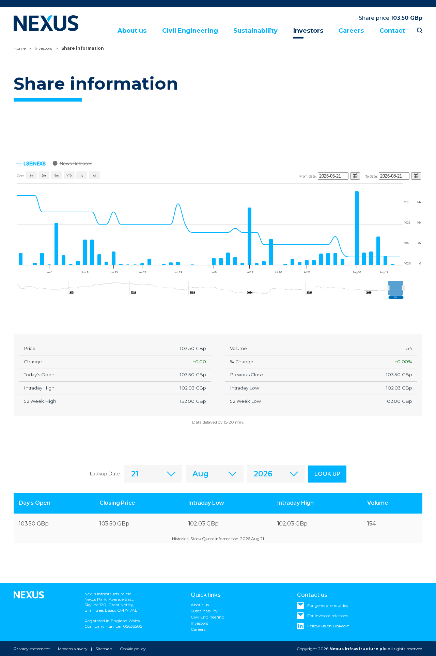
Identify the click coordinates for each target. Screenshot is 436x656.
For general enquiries (327, 605)
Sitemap (103, 648)
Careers (351, 30)
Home (20, 48)
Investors (308, 30)
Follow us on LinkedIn (328, 625)
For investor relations (327, 615)
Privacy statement (32, 648)
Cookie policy (133, 648)
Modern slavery (73, 648)
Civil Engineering (190, 30)
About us (132, 30)
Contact (392, 30)
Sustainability (255, 30)
